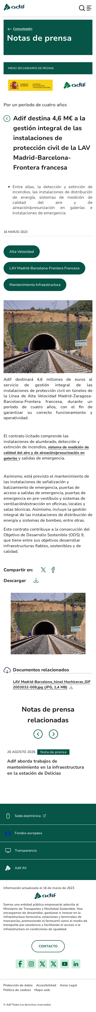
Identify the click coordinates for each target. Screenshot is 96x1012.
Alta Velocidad (21, 251)
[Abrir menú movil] (89, 8)
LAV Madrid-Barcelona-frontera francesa (44, 268)
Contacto (48, 946)
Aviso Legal (68, 985)
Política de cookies (17, 990)
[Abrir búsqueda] (82, 8)
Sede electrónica (30, 816)
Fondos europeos (28, 833)
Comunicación (22, 29)
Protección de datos (18, 985)
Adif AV (21, 868)
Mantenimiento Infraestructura (35, 284)
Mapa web (42, 990)
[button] (7, 118)
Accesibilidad (46, 985)
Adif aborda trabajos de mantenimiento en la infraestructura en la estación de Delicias (45, 767)
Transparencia (26, 850)
